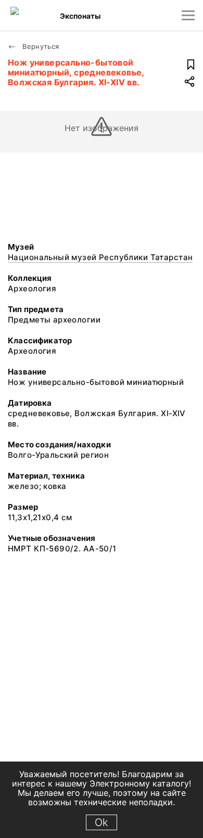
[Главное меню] (188, 15)
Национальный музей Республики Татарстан (100, 257)
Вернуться (39, 46)
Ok (101, 822)
